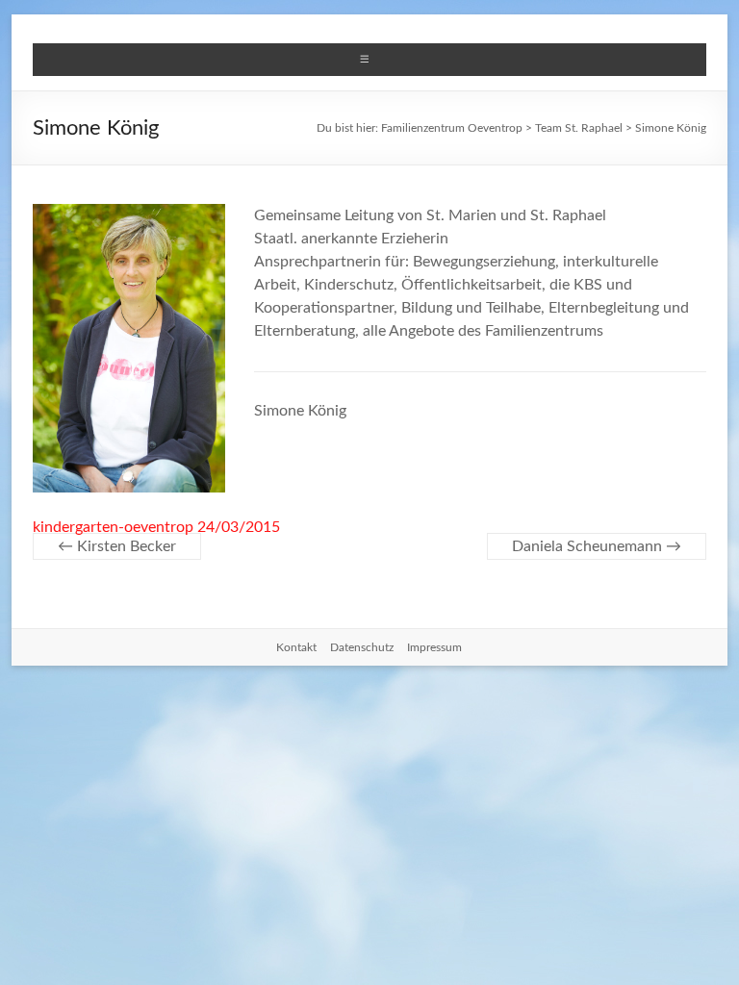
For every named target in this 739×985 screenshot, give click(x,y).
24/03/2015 (238, 527)
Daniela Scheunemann (596, 546)
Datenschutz (362, 647)
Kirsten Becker (117, 546)
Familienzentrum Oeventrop (451, 128)
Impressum (434, 647)
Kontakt (296, 647)
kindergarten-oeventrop (113, 527)
